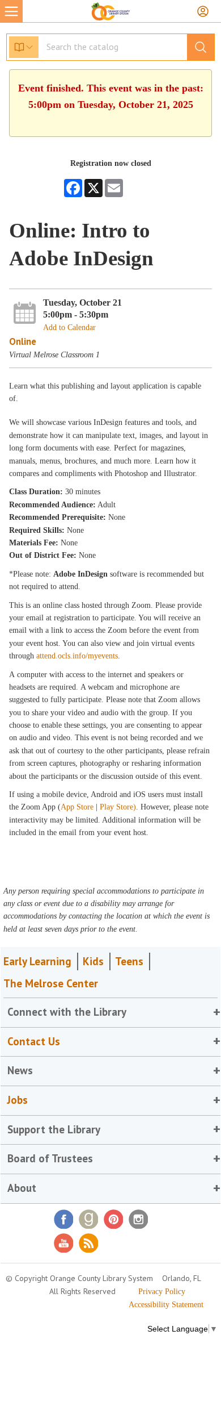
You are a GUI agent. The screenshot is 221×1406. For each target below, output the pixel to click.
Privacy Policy (161, 1291)
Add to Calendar (69, 327)
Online (22, 341)
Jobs (17, 1100)
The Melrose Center (50, 983)
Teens (129, 961)
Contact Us (33, 1041)
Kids (93, 961)
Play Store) (118, 807)
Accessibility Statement (166, 1304)
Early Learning (37, 961)
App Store (78, 807)
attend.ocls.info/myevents (77, 656)
